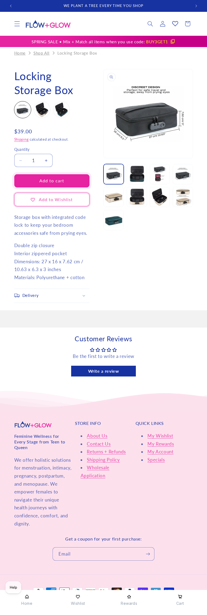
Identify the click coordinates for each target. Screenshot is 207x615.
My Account (160, 451)
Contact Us (99, 444)
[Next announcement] (196, 6)
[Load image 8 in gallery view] (137, 197)
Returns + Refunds (106, 451)
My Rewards (160, 444)
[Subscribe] (148, 553)
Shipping (21, 139)
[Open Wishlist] (175, 23)
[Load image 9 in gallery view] (160, 197)
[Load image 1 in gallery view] (114, 174)
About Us (97, 436)
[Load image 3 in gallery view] (137, 174)
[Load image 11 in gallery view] (114, 220)
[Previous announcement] (11, 6)
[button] (17, 23)
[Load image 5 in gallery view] (160, 174)
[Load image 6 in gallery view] (183, 174)
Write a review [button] (103, 371)
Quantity (22, 149)
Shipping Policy (103, 460)
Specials (156, 460)
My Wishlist (160, 436)
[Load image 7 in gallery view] (114, 197)
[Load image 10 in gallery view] (183, 197)
